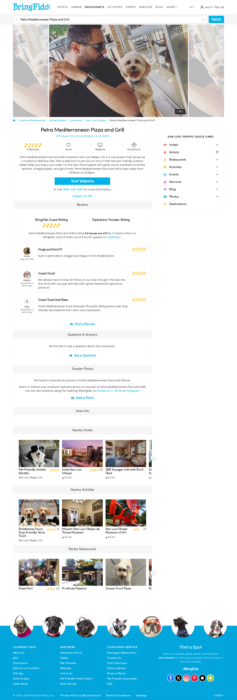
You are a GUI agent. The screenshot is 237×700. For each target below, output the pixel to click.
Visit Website (82, 181)
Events (131, 7)
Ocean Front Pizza (118, 588)
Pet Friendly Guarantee (122, 678)
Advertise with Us (71, 653)
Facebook (103, 391)
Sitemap (141, 695)
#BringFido (190, 669)
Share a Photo (116, 673)
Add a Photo (84, 398)
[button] (190, 145)
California (75, 120)
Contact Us (114, 658)
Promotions (20, 663)
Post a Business (117, 663)
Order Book (20, 684)
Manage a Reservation (121, 653)
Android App (21, 678)
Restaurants (94, 7)
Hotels (62, 7)
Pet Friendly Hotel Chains (76, 678)
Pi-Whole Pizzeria (74, 588)
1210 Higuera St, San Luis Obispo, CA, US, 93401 (82, 136)
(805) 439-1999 (72, 189)
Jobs (15, 658)
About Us (18, 653)
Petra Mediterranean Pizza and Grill (132, 120)
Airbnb (76, 7)
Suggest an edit (82, 196)
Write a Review (116, 668)
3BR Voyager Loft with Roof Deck (124, 471)
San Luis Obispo (96, 120)
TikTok (118, 391)
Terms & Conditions (118, 695)
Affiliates (65, 668)
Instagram (132, 391)
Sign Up (219, 7)
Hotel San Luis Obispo (71, 471)
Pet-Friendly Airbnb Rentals (32, 471)
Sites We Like (68, 684)
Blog (159, 7)
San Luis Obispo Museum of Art (117, 530)
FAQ (109, 684)
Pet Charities (68, 663)
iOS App (18, 673)
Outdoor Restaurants (32, 120)
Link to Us (66, 673)
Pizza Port (25, 588)
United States (57, 120)
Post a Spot (191, 647)
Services (145, 7)
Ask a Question (84, 355)
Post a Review (84, 324)
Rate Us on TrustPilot (26, 668)
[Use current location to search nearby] (204, 20)
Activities (115, 7)
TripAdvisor (114, 237)
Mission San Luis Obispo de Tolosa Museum (81, 530)
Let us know (166, 658)
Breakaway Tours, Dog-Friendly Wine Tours (32, 532)
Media (64, 658)
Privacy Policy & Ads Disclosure (80, 695)
